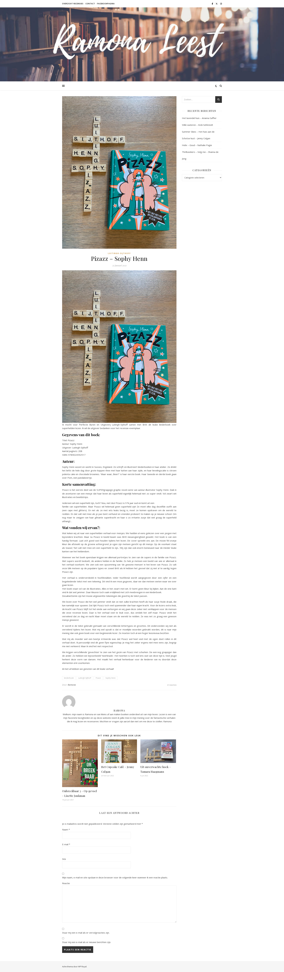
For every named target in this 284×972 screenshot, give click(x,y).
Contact (90, 3)
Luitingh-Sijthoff (119, 253)
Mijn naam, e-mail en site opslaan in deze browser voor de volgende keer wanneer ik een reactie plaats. (115, 877)
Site (64, 858)
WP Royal (82, 966)
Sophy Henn (110, 678)
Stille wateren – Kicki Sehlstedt (197, 124)
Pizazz (98, 678)
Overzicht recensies (72, 3)
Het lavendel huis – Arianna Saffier (199, 118)
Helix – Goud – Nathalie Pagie (197, 145)
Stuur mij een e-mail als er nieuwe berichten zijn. (86, 942)
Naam (66, 829)
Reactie (66, 883)
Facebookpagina (106, 3)
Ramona (72, 684)
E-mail (66, 844)
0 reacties (171, 684)
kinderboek (69, 678)
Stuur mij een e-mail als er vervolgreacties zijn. (85, 932)
